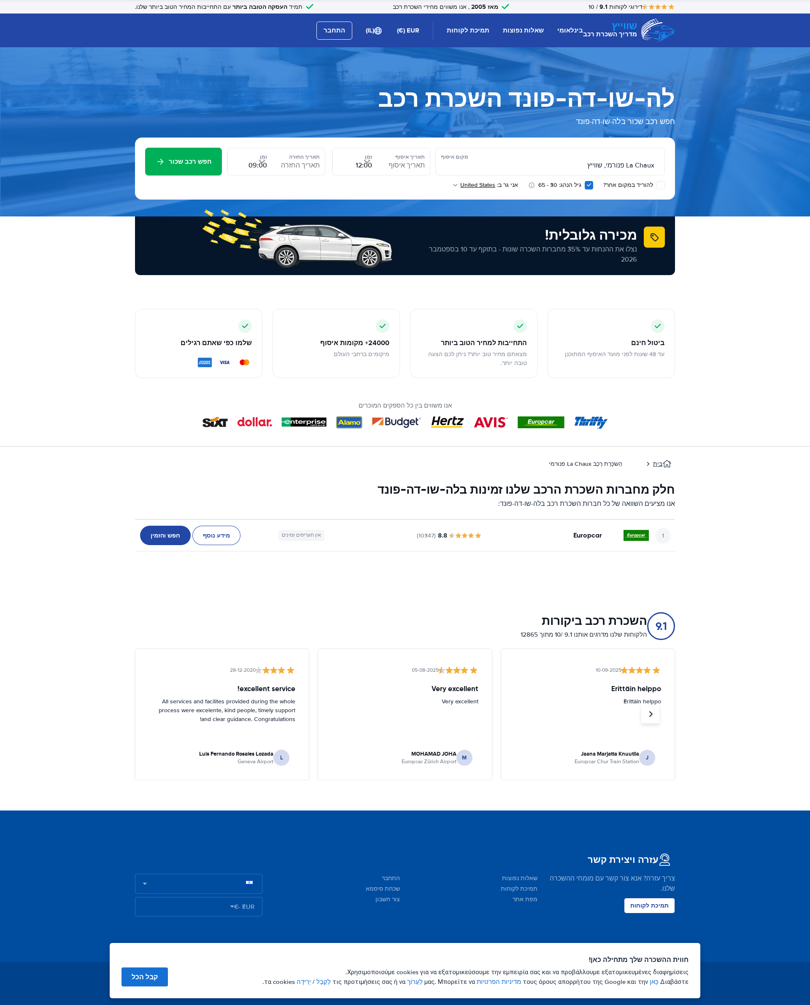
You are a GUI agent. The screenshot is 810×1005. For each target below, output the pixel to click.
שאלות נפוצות (523, 30)
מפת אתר (525, 899)
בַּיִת (657, 463)
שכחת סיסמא (383, 888)
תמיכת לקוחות (468, 30)
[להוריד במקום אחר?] (660, 185)
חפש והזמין (165, 535)
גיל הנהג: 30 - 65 (559, 185)
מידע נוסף (216, 535)
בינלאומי (570, 30)
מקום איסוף (454, 157)
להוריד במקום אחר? (629, 185)
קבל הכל (145, 977)
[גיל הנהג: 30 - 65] (589, 185)
